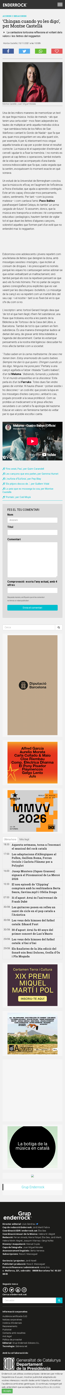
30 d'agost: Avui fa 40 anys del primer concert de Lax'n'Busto (32, 931)
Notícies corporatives (12, 1319)
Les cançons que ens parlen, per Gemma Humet (32, 473)
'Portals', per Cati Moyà (18, 497)
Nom (10, 514)
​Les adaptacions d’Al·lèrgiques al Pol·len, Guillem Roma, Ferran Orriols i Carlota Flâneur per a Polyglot (34, 859)
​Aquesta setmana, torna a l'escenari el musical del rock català (36, 846)
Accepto (7, 1391)
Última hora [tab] (10, 839)
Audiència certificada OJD (14, 1316)
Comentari (14, 539)
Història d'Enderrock (12, 1323)
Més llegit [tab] (24, 839)
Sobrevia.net (21, 1346)
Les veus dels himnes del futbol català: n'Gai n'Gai (33, 941)
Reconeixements (9, 1326)
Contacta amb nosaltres (14, 1333)
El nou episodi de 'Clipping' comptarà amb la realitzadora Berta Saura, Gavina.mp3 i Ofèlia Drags (36, 888)
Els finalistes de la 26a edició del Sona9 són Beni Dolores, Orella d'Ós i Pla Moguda (36, 952)
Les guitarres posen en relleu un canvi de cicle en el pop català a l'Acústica (33, 911)
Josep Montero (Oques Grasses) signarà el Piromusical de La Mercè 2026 (36, 875)
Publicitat (7, 1329)
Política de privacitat (12, 1339)
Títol (10, 527)
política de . (50, 1387)
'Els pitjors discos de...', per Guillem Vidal (27, 483)
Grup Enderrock (33, 1187)
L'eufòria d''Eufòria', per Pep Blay (23, 478)
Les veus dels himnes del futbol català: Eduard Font (33, 922)
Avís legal (7, 1336)
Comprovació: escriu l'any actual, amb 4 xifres (32, 583)
